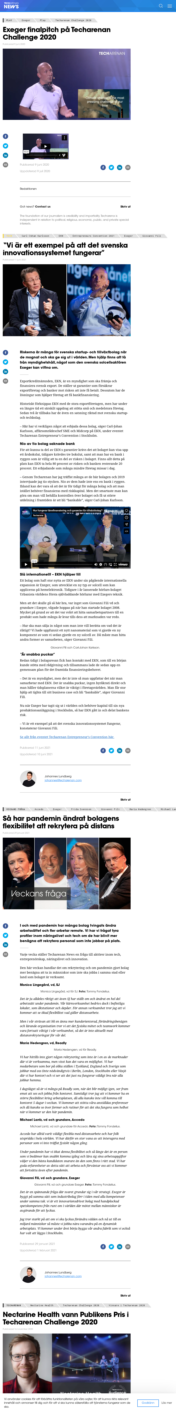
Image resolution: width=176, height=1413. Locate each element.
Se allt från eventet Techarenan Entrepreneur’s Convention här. (67, 737)
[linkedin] (5, 156)
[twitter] (5, 146)
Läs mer (167, 1403)
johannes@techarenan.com (63, 780)
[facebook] (5, 137)
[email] (5, 165)
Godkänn (148, 1403)
